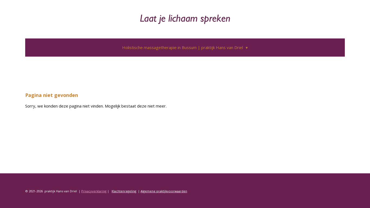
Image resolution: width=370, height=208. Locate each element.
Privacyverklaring (93, 191)
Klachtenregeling (124, 191)
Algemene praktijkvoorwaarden (164, 191)
